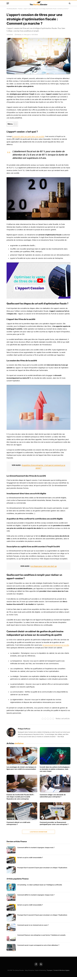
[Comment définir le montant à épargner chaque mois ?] (11, 849)
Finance (20, 8)
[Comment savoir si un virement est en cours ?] (11, 927)
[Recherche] (69, 3)
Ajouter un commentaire (38, 832)
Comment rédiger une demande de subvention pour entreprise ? (53, 796)
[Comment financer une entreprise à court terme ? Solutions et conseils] (11, 937)
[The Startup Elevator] (38, 3)
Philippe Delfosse (24, 729)
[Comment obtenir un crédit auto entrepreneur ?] (22, 811)
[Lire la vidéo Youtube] (40, 280)
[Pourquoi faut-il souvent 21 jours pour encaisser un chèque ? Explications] (11, 870)
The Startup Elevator (12, 8)
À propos (49, 970)
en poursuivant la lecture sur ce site (56, 645)
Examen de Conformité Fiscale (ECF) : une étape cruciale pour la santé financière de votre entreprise (20, 797)
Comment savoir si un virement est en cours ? (33, 925)
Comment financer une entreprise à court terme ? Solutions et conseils (41, 935)
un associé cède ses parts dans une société (28, 136)
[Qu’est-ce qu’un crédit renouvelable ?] (11, 859)
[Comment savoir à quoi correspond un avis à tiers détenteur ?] (11, 947)
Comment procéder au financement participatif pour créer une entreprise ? (54, 823)
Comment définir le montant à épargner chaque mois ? (35, 847)
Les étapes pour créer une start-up (44, 566)
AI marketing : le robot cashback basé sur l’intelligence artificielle (39, 885)
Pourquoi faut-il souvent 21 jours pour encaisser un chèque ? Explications (42, 868)
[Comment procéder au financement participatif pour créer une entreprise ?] (55, 811)
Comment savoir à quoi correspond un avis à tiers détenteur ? (38, 945)
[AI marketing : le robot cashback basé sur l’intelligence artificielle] (11, 887)
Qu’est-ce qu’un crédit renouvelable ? (30, 857)
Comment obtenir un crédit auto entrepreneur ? (18, 823)
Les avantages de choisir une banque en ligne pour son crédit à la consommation (21, 768)
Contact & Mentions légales (61, 970)
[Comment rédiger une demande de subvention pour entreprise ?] (55, 783)
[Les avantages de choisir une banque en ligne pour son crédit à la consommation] (22, 755)
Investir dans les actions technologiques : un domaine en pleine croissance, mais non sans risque (55, 769)
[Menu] (8, 3)
